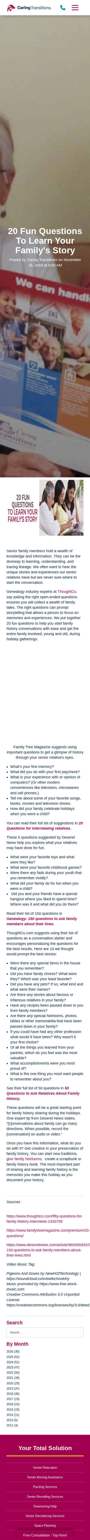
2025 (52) (12, 1357)
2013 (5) (12, 1420)
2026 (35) (12, 1351)
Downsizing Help (45, 1506)
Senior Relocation (45, 1467)
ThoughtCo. (67, 591)
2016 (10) (12, 1404)
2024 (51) (12, 1362)
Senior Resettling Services (45, 1496)
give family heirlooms (24, 1159)
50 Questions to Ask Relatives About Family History (43, 1093)
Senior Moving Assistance (45, 1477)
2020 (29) (12, 1383)
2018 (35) (12, 1393)
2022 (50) (12, 1372)
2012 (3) (12, 1425)
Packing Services (45, 1487)
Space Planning (45, 1525)
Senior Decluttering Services (45, 1516)
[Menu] (74, 7)
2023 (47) (12, 1367)
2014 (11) (12, 1415)
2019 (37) (12, 1388)
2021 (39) (12, 1378)
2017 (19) (12, 1399)
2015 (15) (12, 1409)
